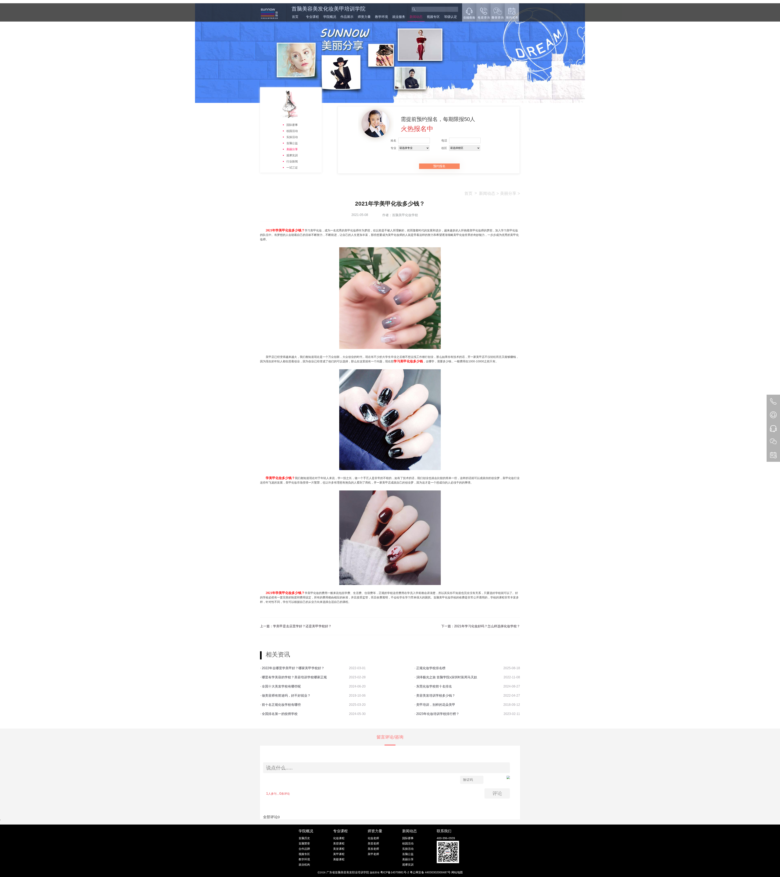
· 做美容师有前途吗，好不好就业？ (285, 695)
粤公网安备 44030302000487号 (430, 872)
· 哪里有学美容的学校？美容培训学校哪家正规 (293, 677)
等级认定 (450, 17)
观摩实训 (292, 155)
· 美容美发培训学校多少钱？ (434, 695)
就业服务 (398, 17)
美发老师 (373, 848)
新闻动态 (416, 17)
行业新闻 (292, 161)
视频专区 (433, 17)
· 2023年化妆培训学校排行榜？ (436, 714)
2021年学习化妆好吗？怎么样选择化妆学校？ (487, 626)
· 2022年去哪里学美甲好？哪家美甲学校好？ (292, 668)
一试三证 (292, 167)
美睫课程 (338, 859)
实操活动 (292, 137)
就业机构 (304, 864)
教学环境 (381, 17)
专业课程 (312, 17)
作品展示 (346, 17)
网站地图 (457, 872)
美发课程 (338, 848)
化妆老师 (373, 838)
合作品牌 (304, 848)
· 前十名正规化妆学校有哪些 (280, 704)
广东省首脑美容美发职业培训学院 (348, 872)
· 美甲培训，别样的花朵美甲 (434, 704)
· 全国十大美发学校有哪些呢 (280, 686)
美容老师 (373, 843)
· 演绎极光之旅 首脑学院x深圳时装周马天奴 (445, 677)
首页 (295, 17)
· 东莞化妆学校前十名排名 (433, 686)
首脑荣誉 (304, 843)
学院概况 (329, 17)
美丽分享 (292, 149)
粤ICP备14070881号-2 (395, 872)
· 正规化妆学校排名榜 (429, 668)
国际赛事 (292, 124)
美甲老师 (373, 854)
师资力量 (364, 17)
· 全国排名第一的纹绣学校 (279, 714)
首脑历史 (304, 838)
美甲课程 (338, 854)
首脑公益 (292, 143)
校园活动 (292, 131)
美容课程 (338, 843)
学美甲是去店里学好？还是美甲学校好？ (302, 626)
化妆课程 (338, 838)
